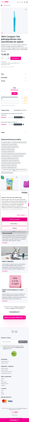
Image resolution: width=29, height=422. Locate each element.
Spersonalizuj (14, 223)
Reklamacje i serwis (4, 383)
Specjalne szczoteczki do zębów (8, 149)
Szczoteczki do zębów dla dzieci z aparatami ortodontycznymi (13, 153)
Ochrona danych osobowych (6, 371)
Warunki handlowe (4, 368)
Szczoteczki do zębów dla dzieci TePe (9, 167)
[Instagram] (16, 332)
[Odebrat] (2, 58)
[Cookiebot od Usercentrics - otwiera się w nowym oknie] (21, 193)
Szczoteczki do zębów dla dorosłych (19, 142)
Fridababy (3, 385)
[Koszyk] (24, 2)
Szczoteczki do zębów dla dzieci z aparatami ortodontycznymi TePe (14, 170)
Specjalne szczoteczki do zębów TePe (9, 165)
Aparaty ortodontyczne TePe (7, 172)
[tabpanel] (14, 21)
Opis (2, 74)
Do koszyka (14, 58)
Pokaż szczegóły (21, 215)
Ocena (3, 81)
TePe (4, 66)
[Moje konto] (22, 2)
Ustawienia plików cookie (6, 373)
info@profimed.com (5, 361)
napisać (12, 308)
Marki (2, 380)
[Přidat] (8, 58)
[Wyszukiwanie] (18, 2)
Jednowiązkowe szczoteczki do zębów (9, 144)
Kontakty (3, 393)
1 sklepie (8, 64)
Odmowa (14, 228)
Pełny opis (3, 51)
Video (3, 132)
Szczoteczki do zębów (6, 142)
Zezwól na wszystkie (14, 219)
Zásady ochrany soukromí (23, 408)
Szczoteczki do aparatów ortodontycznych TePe (11, 162)
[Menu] (27, 2)
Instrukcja (4, 77)
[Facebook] (13, 332)
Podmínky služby (11, 409)
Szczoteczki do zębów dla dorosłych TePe (10, 158)
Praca (2, 392)
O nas (2, 390)
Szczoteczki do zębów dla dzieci (8, 151)
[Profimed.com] (5, 2)
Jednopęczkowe (7, 5)
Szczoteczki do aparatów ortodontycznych (10, 146)
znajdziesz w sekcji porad (19, 306)
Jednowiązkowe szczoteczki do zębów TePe (10, 160)
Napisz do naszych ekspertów (13, 317)
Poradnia (2, 378)
